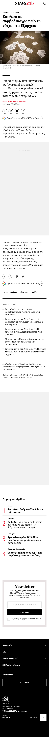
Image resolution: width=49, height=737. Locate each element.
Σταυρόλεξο (37, 375)
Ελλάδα (6, 12)
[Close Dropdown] (45, 645)
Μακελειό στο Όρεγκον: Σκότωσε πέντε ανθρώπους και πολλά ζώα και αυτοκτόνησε (24, 341)
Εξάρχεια (24, 292)
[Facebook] (5, 111)
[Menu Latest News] (44, 3)
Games (14, 375)
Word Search (25, 378)
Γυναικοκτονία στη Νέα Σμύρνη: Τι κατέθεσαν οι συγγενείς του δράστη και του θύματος (24, 322)
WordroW (14, 378)
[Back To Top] (43, 717)
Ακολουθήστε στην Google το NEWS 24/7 (20, 364)
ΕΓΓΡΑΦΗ (24, 682)
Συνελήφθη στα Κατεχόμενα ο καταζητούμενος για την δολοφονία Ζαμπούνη (22, 312)
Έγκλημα (15, 12)
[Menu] (4, 3)
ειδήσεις (27, 367)
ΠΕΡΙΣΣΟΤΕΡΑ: (9, 305)
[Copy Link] (23, 111)
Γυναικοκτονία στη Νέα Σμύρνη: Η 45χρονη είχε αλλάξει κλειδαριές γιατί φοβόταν (23, 332)
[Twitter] (11, 111)
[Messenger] (17, 111)
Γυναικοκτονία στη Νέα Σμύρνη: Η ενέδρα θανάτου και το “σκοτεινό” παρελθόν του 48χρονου (25, 351)
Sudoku (6, 378)
